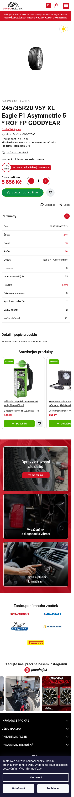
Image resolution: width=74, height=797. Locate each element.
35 (66, 243)
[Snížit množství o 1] (31, 181)
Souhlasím (53, 788)
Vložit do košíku (25, 192)
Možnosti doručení (17, 152)
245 (66, 234)
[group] (20, 693)
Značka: (24, 134)
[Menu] (66, 6)
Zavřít (20, 202)
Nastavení (36, 777)
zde (39, 768)
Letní (65, 284)
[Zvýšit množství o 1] (45, 181)
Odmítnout (18, 788)
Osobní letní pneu (11, 129)
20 (66, 251)
